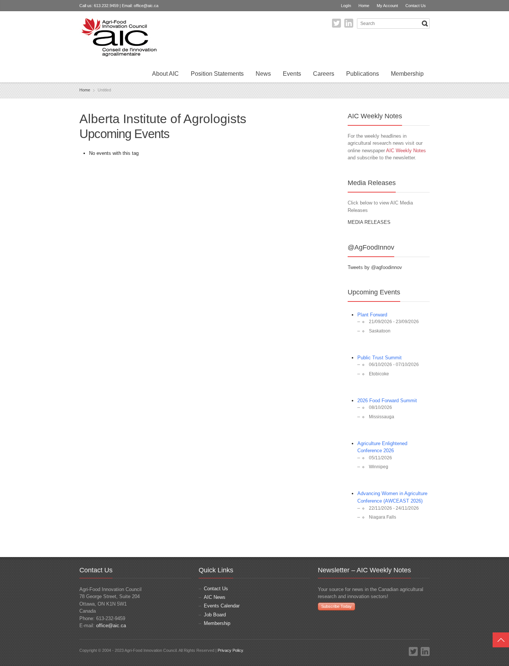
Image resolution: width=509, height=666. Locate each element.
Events (292, 74)
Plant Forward (372, 315)
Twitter (336, 23)
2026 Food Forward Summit (387, 400)
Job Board (215, 614)
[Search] (424, 23)
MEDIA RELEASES (369, 222)
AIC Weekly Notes (406, 150)
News (263, 74)
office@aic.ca (146, 5)
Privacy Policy (230, 650)
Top (501, 639)
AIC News (214, 597)
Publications (362, 74)
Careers (323, 74)
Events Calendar (222, 606)
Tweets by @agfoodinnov (375, 267)
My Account (387, 5)
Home (363, 5)
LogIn (346, 5)
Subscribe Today (336, 606)
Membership (407, 74)
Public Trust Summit (379, 357)
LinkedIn (348, 23)
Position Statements (217, 74)
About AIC (165, 74)
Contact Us (415, 5)
